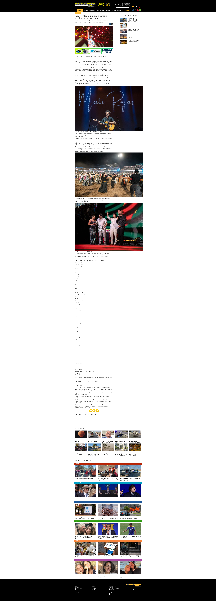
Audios (93, 586)
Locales (86, 10)
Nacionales (92, 10)
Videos (93, 587)
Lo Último (80, 10)
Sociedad (113, 10)
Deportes (107, 10)
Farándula (120, 10)
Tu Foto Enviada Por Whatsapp (98, 590)
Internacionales (100, 10)
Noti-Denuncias (95, 589)
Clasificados (127, 10)
